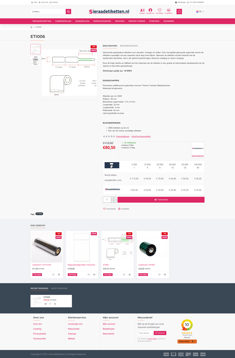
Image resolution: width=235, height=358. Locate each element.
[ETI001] (117, 247)
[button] (36, 47)
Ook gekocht (37, 225)
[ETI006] (36, 301)
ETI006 (39, 214)
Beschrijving (110, 46)
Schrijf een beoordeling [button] (141, 136)
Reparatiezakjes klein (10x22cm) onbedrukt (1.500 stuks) (83, 265)
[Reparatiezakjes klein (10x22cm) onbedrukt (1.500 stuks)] (82, 247)
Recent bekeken (39, 288)
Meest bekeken (59, 288)
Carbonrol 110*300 (146, 265)
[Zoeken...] (68, 11)
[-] (113, 201)
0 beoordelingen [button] (122, 136)
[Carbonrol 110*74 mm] (46, 247)
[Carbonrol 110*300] (152, 247)
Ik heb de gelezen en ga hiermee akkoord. (151, 340)
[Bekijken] (179, 11)
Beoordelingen (129, 46)
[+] (113, 198)
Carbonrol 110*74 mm (41, 265)
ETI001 (106, 265)
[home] (31, 27)
